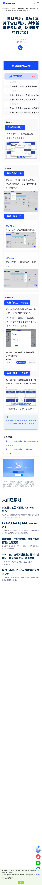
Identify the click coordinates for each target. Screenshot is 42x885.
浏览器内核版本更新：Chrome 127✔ (14, 507)
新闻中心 (13, 8)
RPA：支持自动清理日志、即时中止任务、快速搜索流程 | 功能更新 (21, 555)
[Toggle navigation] (38, 3)
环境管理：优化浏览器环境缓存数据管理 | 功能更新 (20, 538)
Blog (7, 8)
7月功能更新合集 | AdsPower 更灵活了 (15, 523)
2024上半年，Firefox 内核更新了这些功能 (16, 569)
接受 (21, 882)
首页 (3, 8)
